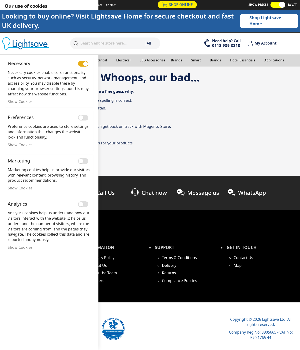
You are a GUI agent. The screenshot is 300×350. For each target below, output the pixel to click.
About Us (98, 265)
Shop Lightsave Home (265, 21)
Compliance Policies (179, 281)
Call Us (105, 193)
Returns (169, 273)
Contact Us (243, 258)
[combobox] (152, 43)
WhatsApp (252, 193)
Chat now (154, 193)
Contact (111, 5)
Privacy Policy (102, 258)
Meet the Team (103, 273)
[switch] (83, 64)
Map (238, 265)
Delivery (169, 265)
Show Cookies (20, 102)
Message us (203, 193)
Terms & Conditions (179, 258)
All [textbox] (149, 43)
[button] (263, 43)
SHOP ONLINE (181, 4)
